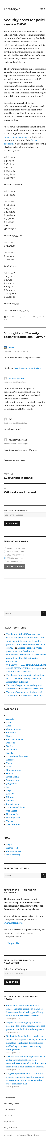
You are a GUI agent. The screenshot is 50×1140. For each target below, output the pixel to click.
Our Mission (9, 1098)
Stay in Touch (10, 1127)
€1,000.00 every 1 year (16, 548)
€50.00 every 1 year (15, 558)
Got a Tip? (8, 1115)
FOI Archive (9, 1110)
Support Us (9, 1121)
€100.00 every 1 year (15, 555)
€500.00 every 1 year (15, 551)
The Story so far (11, 1104)
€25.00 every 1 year (15, 561)
